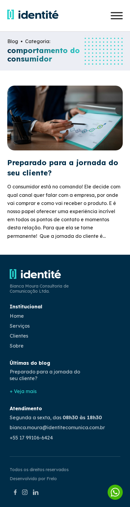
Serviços (20, 326)
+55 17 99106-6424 (31, 438)
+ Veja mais (23, 391)
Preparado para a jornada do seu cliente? (45, 375)
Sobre (17, 346)
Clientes (19, 336)
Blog (12, 41)
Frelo (52, 478)
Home (17, 316)
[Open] (117, 15)
